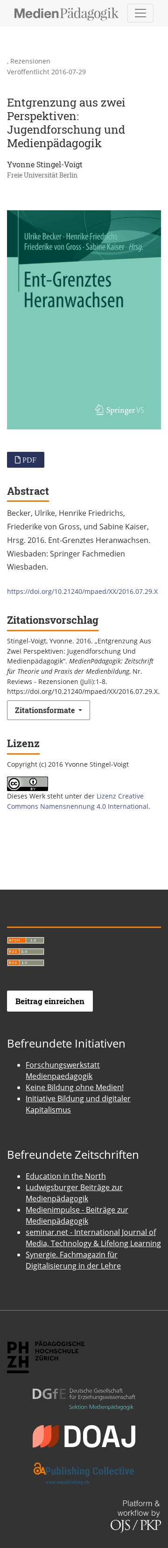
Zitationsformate (46, 710)
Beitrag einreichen (49, 1001)
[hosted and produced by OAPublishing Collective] (84, 1466)
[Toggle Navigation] (140, 13)
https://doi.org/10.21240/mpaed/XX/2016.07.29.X (82, 591)
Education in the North (66, 1176)
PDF (28, 460)
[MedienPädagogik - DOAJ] (84, 1428)
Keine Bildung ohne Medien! (75, 1087)
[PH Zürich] (45, 1348)
